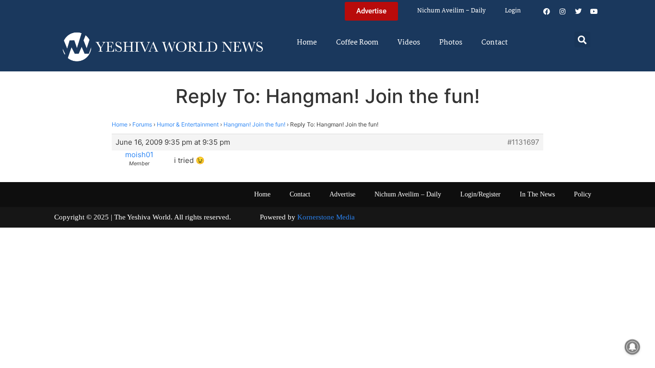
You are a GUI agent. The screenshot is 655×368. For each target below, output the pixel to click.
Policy (582, 194)
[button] (582, 39)
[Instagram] (562, 11)
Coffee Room (357, 42)
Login (513, 11)
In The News (537, 194)
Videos (409, 42)
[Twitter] (578, 11)
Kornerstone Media (326, 217)
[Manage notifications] (632, 347)
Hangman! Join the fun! (254, 124)
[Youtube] (594, 11)
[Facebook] (546, 11)
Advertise (342, 194)
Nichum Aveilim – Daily (451, 11)
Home (307, 42)
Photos (450, 42)
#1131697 (523, 142)
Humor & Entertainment (188, 124)
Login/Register (480, 194)
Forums (142, 124)
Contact (494, 42)
